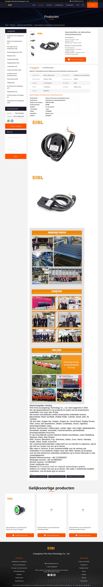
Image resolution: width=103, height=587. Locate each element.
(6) (12, 74)
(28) (14, 52)
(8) (12, 79)
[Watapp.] (8, 121)
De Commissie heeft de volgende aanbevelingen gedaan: (61, 466)
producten (12, 25)
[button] (32, 56)
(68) (12, 59)
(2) (15, 96)
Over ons (49, 5)
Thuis (33, 5)
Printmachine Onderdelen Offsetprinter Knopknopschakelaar (80, 528)
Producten (41, 5)
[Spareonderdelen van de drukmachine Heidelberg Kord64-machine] (51, 510)
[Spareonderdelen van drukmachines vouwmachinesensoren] (49, 44)
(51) (13, 63)
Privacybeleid (83, 581)
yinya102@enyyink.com (77, 1)
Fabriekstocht (83, 564)
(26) (10, 82)
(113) (15, 101)
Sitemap (84, 577)
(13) (12, 66)
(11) (12, 91)
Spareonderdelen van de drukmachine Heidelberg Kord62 (17, 528)
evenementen (69, 5)
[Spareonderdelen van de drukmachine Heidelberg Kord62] (20, 510)
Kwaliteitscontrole (83, 568)
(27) (15, 87)
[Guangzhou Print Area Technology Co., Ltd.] (10, 5)
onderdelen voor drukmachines (75, 476)
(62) (11, 55)
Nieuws (84, 571)
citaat (92, 5)
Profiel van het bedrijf (83, 561)
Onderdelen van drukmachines (38, 476)
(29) (14, 70)
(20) (12, 47)
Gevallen (84, 574)
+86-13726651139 (93, 1)
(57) (14, 42)
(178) (15, 36)
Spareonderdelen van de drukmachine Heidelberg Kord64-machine (48, 528)
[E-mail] (12, 121)
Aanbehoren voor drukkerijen (24, 25)
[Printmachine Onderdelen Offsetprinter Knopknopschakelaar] (83, 510)
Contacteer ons (59, 5)
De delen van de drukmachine (57, 476)
